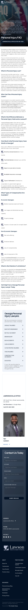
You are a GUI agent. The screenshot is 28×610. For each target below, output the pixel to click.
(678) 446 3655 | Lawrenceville (11, 529)
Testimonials (5, 566)
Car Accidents (18, 573)
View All (17, 576)
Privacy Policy (5, 595)
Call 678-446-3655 (8, 407)
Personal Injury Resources (6, 589)
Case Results (5, 569)
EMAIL (5, 478)
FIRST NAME (6, 457)
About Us (4, 563)
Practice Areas (6, 572)
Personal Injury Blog (7, 586)
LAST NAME (6, 464)
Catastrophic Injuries (20, 567)
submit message (14, 498)
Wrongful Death (19, 570)
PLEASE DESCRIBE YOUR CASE (10, 484)
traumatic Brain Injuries (19, 564)
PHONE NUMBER (7, 471)
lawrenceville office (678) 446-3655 (13, 41)
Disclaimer (5, 592)
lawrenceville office (8, 520)
